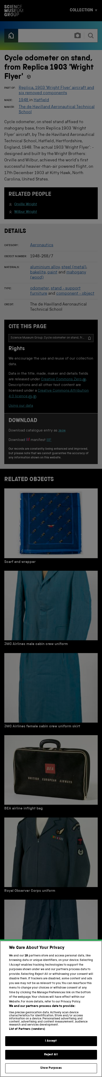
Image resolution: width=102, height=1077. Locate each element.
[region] (51, 1009)
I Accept (51, 1041)
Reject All (51, 1054)
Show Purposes (51, 1068)
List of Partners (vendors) (27, 1029)
